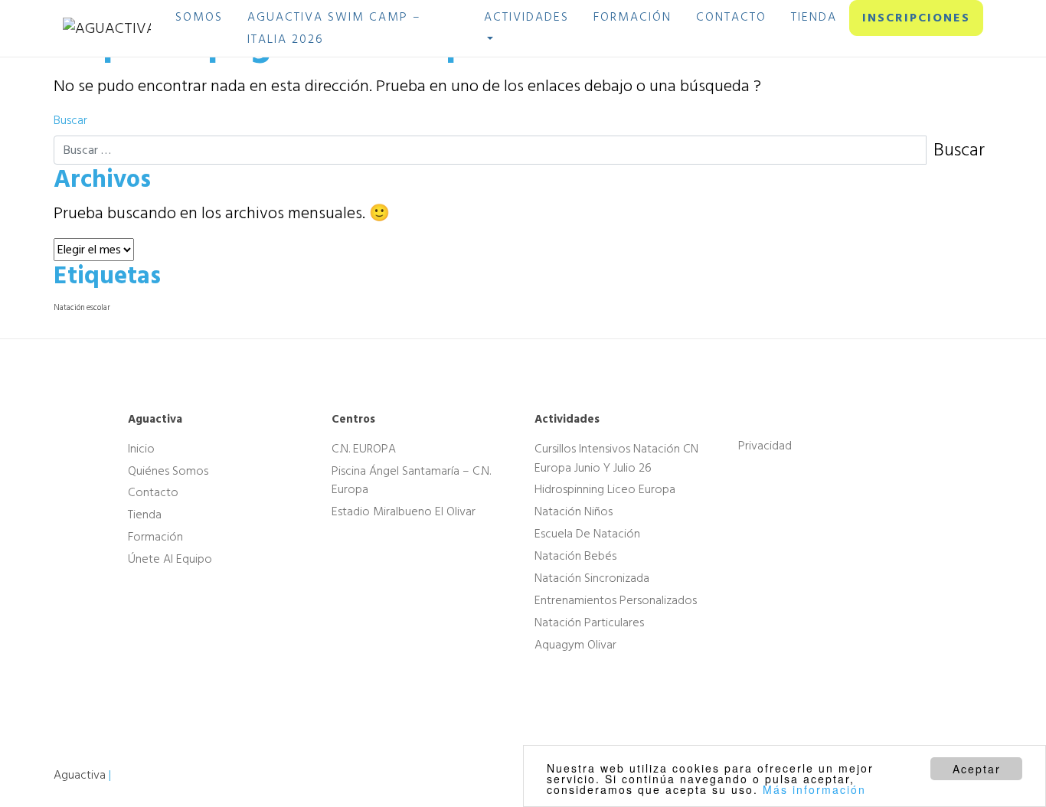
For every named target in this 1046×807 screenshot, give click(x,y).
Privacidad (765, 446)
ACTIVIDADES (526, 17)
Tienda (145, 514)
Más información (814, 789)
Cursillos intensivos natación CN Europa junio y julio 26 (616, 458)
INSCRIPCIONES (916, 18)
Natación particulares (589, 622)
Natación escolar (82, 307)
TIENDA (814, 17)
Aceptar (977, 768)
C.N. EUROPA (364, 449)
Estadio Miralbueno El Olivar (404, 511)
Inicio (141, 449)
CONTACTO (731, 17)
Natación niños (573, 511)
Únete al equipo (170, 559)
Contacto (153, 492)
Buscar (70, 120)
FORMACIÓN (632, 17)
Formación (155, 537)
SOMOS (199, 17)
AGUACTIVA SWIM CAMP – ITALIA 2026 (334, 28)
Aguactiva (80, 775)
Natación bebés (575, 556)
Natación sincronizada (591, 578)
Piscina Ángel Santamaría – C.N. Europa (411, 479)
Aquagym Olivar (575, 645)
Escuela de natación (587, 534)
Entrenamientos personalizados (615, 600)
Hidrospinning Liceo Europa (604, 489)
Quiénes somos (168, 470)
